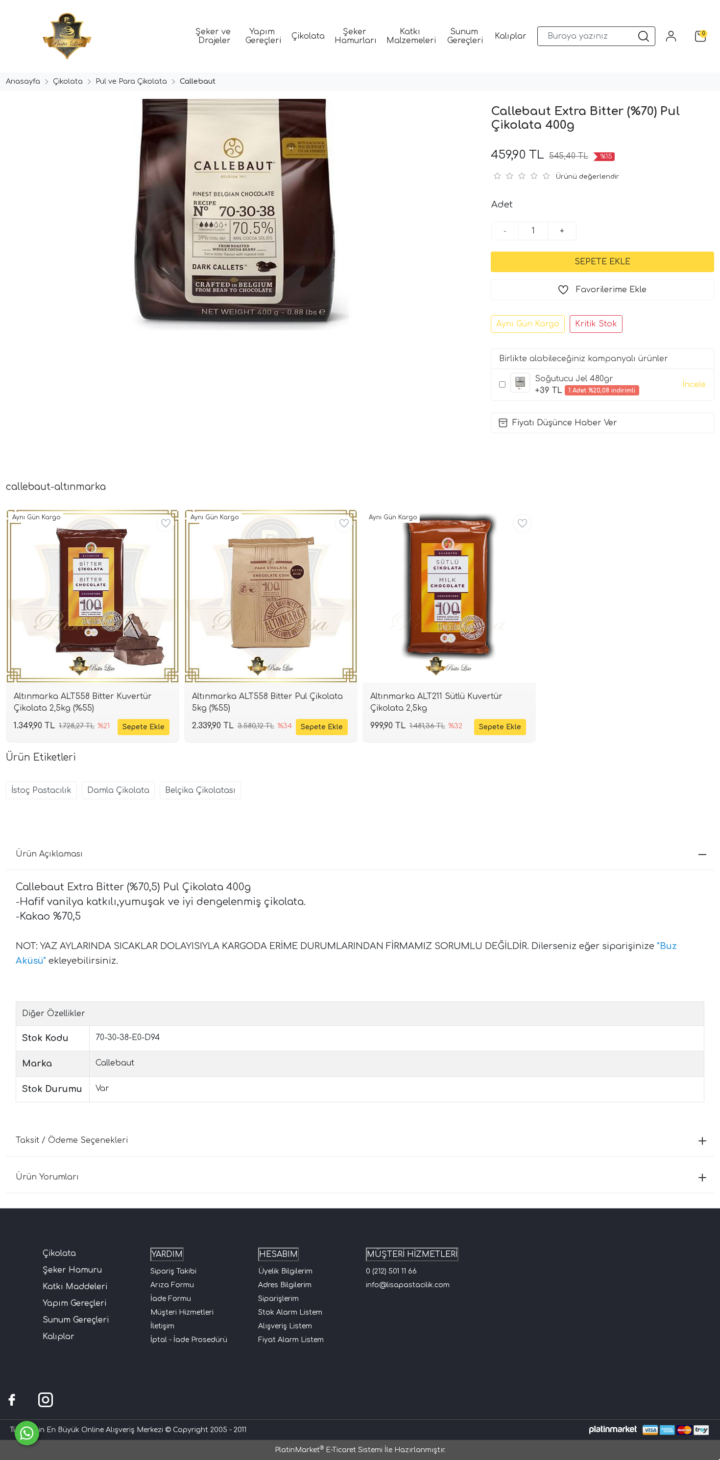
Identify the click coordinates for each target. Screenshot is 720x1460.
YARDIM (167, 1254)
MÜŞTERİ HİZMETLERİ (412, 1254)
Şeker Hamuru (72, 1270)
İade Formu (170, 1298)
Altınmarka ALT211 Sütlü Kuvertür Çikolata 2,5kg (436, 702)
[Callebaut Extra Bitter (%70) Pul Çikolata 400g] (240, 214)
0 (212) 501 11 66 (391, 1271)
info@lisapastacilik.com (408, 1285)
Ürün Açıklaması (49, 854)
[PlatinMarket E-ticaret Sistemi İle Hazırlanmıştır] (613, 1430)
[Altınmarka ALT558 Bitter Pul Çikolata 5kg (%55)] (271, 596)
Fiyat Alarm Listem (291, 1340)
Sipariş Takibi (173, 1271)
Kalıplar (58, 1336)
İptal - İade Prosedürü (188, 1340)
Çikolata (59, 1253)
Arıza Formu (172, 1285)
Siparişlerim (278, 1298)
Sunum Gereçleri (76, 1320)
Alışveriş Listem (285, 1326)
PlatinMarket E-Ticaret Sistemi (329, 1450)
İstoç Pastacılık (41, 790)
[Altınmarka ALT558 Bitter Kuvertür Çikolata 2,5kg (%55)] (92, 596)
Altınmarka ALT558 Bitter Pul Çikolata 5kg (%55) (267, 702)
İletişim (162, 1326)
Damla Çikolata (118, 790)
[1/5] (497, 176)
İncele (694, 384)
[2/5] (503, 176)
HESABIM (278, 1254)
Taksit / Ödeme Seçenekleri (72, 1140)
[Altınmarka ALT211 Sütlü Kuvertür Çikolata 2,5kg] (449, 596)
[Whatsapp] (27, 1433)
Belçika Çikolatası (200, 790)
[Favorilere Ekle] (165, 523)
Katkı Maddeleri (75, 1286)
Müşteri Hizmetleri (182, 1312)
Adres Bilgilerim (285, 1285)
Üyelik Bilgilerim (285, 1271)
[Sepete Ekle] (602, 262)
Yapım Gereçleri (74, 1303)
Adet (502, 204)
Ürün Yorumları (47, 1177)
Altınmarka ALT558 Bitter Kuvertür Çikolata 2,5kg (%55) (83, 702)
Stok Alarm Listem (290, 1312)
